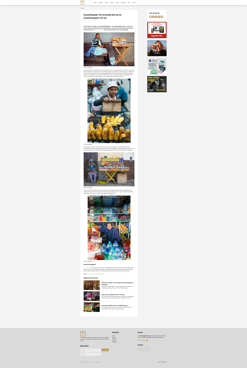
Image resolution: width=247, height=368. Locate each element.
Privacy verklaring (97, 362)
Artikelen (101, 2)
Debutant (88, 274)
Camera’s (106, 2)
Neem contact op (142, 349)
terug (82, 8)
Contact (134, 2)
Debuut (111, 2)
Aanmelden (105, 349)
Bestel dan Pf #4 (99, 29)
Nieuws (95, 2)
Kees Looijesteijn (87, 267)
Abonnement (123, 2)
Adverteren (114, 342)
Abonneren (114, 339)
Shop (129, 2)
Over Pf (117, 2)
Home (113, 335)
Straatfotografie (99, 274)
